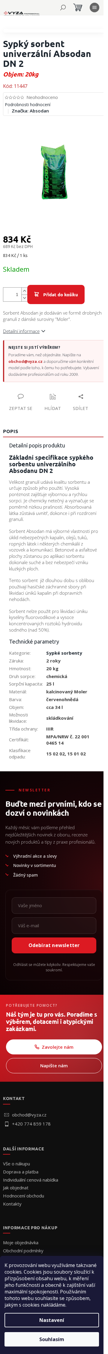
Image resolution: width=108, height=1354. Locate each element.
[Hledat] (63, 7)
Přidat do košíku (60, 294)
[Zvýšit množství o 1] (24, 291)
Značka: (30, 111)
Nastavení (51, 1320)
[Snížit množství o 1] (24, 297)
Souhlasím (51, 1339)
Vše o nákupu (16, 1164)
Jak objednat (15, 1188)
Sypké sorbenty (64, 653)
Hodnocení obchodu (23, 1196)
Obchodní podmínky (23, 1251)
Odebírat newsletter (54, 945)
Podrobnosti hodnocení (27, 104)
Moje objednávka (20, 1242)
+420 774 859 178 (31, 1124)
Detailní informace (21, 331)
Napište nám (54, 1066)
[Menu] (94, 7)
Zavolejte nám (58, 1047)
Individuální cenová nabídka (30, 1180)
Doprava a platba (20, 1172)
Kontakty (12, 1204)
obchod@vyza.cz (25, 361)
